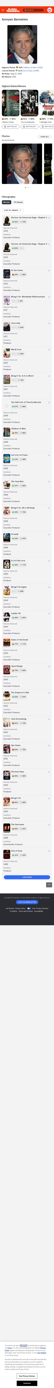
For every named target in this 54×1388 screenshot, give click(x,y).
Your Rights (41, 1353)
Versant (24, 1345)
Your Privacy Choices (40, 908)
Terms (9, 1348)
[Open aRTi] (49, 10)
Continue (27, 1383)
